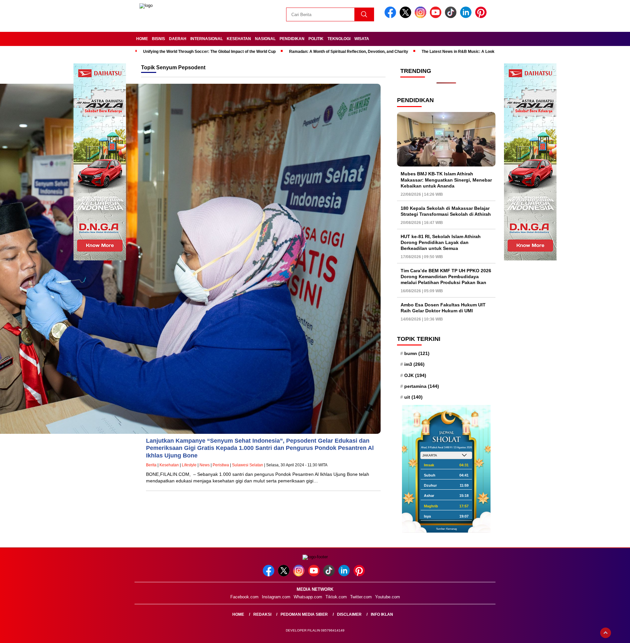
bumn (417, 353)
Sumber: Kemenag (446, 528)
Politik (316, 38)
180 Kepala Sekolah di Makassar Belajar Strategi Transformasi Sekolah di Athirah (446, 211)
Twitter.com (361, 596)
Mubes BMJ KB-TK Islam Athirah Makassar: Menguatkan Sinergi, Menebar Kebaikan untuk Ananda (446, 179)
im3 (414, 364)
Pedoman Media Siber (304, 614)
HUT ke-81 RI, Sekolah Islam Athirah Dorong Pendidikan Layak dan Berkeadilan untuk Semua (441, 242)
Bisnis (158, 38)
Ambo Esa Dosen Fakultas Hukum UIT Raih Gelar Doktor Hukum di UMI (443, 307)
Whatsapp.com (308, 596)
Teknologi (338, 38)
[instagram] (422, 16)
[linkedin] (467, 16)
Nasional (265, 38)
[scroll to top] (605, 633)
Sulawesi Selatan (247, 465)
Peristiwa (221, 465)
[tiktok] (452, 16)
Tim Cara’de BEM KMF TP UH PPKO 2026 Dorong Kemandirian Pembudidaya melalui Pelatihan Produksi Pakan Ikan (446, 276)
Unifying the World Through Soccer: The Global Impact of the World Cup (209, 51)
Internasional (206, 38)
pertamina (421, 386)
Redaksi (262, 614)
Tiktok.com (336, 596)
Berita (151, 465)
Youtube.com (387, 596)
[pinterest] (482, 16)
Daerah (177, 38)
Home (142, 38)
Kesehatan (239, 38)
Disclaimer (349, 614)
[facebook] (391, 16)
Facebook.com (244, 596)
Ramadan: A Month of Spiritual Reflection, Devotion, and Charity (348, 51)
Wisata (361, 38)
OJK (415, 375)
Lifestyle (189, 465)
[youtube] (437, 16)
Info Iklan (382, 614)
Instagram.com (276, 596)
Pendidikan (292, 38)
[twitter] (406, 16)
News (205, 465)
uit (413, 397)
